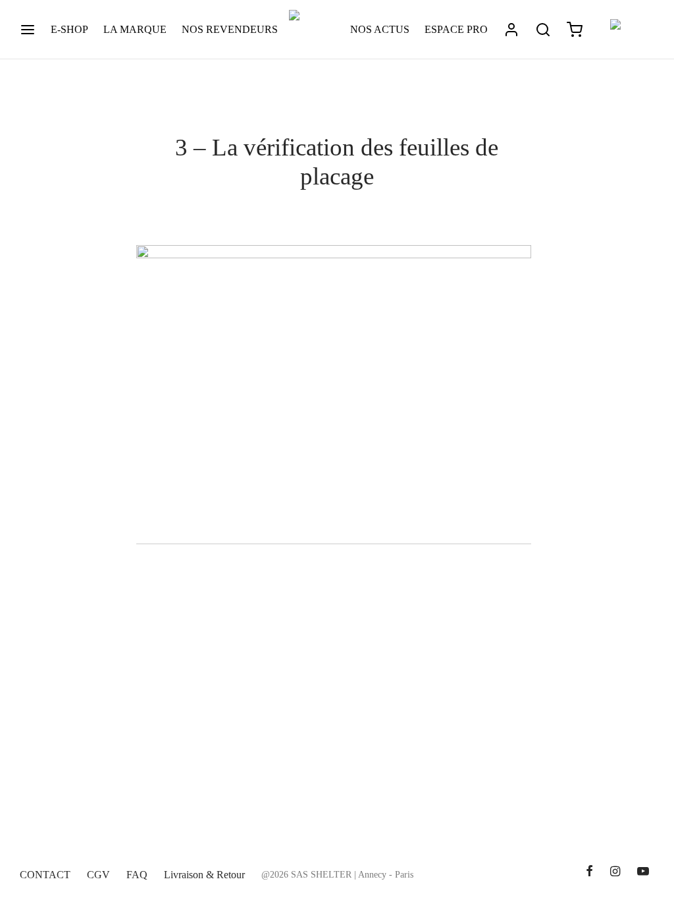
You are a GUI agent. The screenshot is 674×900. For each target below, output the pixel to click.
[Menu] (28, 30)
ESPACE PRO (456, 29)
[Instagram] (615, 872)
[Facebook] (589, 872)
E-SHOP (69, 29)
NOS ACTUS (379, 29)
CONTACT (45, 874)
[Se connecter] (511, 30)
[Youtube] (643, 872)
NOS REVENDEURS (230, 29)
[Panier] (575, 30)
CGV (98, 874)
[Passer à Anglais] (626, 30)
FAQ (136, 874)
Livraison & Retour (204, 874)
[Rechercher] (543, 30)
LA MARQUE (135, 29)
